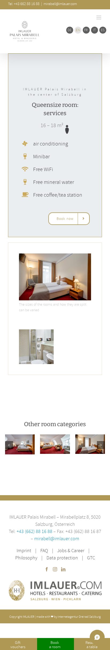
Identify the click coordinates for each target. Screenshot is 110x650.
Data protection (62, 558)
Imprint (24, 550)
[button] (9, 445)
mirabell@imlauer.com (56, 538)
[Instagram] (55, 569)
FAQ (44, 550)
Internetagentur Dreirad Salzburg (79, 617)
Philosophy (26, 558)
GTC (91, 558)
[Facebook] (47, 569)
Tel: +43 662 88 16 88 (24, 3)
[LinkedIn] (63, 569)
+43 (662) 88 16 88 (35, 531)
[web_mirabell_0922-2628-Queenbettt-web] (55, 256)
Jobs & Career (70, 550)
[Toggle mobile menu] (99, 17)
